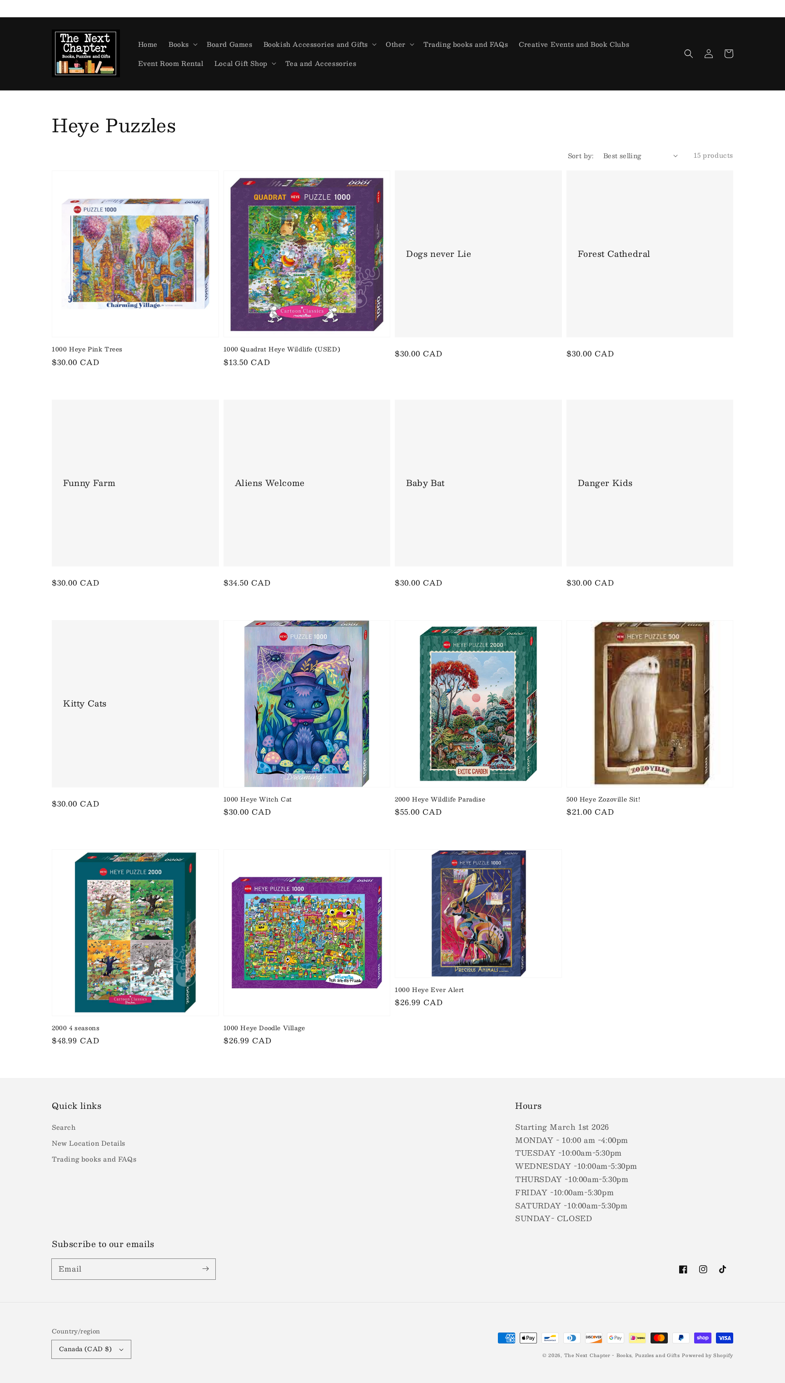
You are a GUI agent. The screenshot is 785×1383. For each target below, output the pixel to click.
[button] (689, 54)
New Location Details (88, 1142)
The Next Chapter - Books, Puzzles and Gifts (622, 1355)
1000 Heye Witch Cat (258, 799)
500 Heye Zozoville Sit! (603, 799)
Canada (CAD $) (85, 1349)
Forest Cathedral (614, 254)
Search (64, 1127)
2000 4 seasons (75, 1028)
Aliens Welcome (270, 483)
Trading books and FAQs (94, 1158)
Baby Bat (425, 483)
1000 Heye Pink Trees (87, 349)
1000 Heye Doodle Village (264, 1028)
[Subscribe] (205, 1269)
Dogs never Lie (438, 254)
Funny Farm (89, 483)
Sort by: (581, 155)
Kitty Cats (85, 703)
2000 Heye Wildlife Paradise (440, 799)
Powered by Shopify (707, 1355)
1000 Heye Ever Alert (429, 990)
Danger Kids (605, 483)
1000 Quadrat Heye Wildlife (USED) (282, 349)
